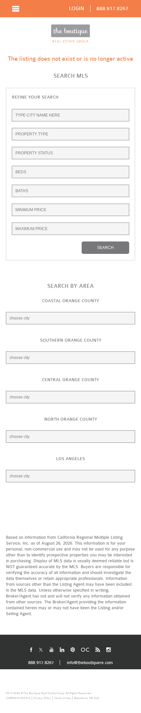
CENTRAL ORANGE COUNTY (70, 379)
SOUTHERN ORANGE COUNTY (70, 340)
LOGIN (76, 8)
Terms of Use (62, 698)
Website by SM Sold (86, 698)
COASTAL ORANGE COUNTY (70, 300)
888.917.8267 (112, 8)
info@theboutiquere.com (90, 662)
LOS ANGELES (70, 458)
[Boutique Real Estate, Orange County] (70, 33)
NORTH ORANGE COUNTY (70, 419)
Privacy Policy (42, 698)
